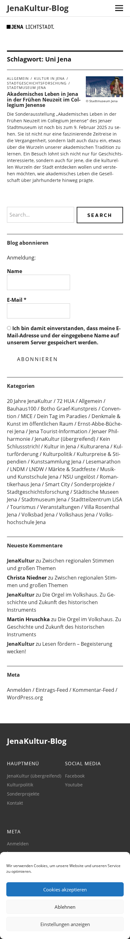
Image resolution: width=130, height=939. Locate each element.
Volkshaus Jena (77, 514)
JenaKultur (20, 560)
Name (14, 271)
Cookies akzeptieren (65, 889)
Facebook (75, 776)
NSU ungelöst (79, 476)
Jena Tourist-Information (58, 431)
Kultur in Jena (49, 78)
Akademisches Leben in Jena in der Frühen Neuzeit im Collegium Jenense (43, 99)
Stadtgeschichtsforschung (37, 83)
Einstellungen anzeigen (65, 924)
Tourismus (23, 507)
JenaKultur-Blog (37, 8)
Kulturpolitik (57, 454)
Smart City (57, 484)
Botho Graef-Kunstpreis (69, 408)
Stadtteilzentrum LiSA (96, 499)
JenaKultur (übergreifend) (65, 438)
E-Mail (17, 299)
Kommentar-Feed (93, 689)
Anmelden (19, 689)
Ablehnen (65, 907)
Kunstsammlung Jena (56, 461)
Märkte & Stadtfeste (72, 469)
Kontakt (15, 803)
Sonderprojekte (92, 484)
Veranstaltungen (60, 507)
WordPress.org (25, 697)
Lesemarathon (103, 461)
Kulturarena (94, 446)
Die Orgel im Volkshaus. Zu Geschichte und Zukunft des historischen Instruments (61, 602)
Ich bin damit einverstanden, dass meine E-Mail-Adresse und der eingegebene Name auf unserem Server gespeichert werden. (64, 335)
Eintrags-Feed (52, 689)
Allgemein (18, 78)
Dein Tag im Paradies (62, 416)
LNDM (17, 469)
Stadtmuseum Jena (26, 87)
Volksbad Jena (38, 514)
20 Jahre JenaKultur (29, 401)
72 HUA (65, 401)
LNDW (36, 469)
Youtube (74, 785)
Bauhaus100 (21, 408)
